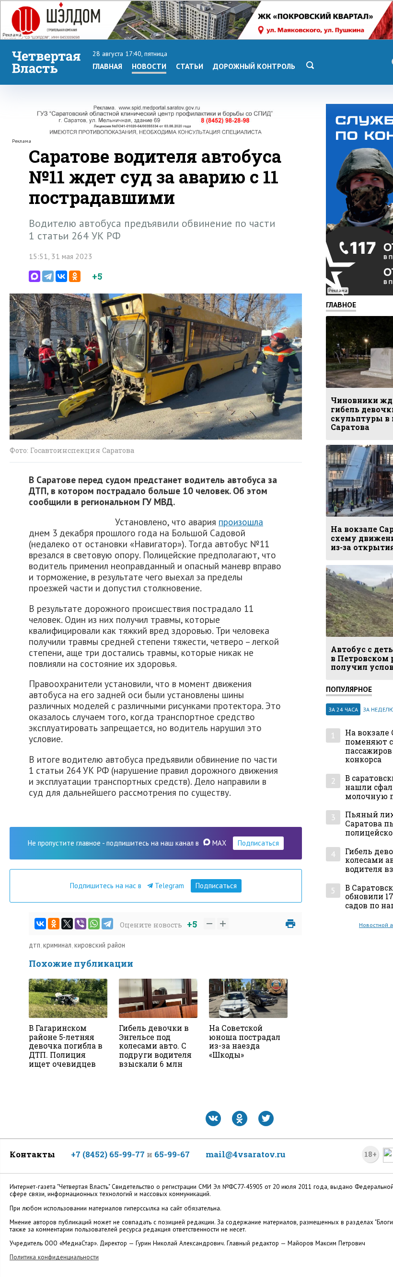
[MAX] (34, 276)
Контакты (32, 1154)
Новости (149, 66)
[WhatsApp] (94, 923)
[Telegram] (48, 276)
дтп (34, 944)
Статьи (189, 66)
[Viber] (80, 923)
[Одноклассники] (75, 276)
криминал (57, 944)
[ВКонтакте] (61, 276)
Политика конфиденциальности (54, 1257)
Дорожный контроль (254, 66)
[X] (67, 923)
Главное (341, 304)
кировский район (99, 944)
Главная (107, 66)
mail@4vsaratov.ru (246, 1154)
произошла (241, 522)
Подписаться (258, 843)
